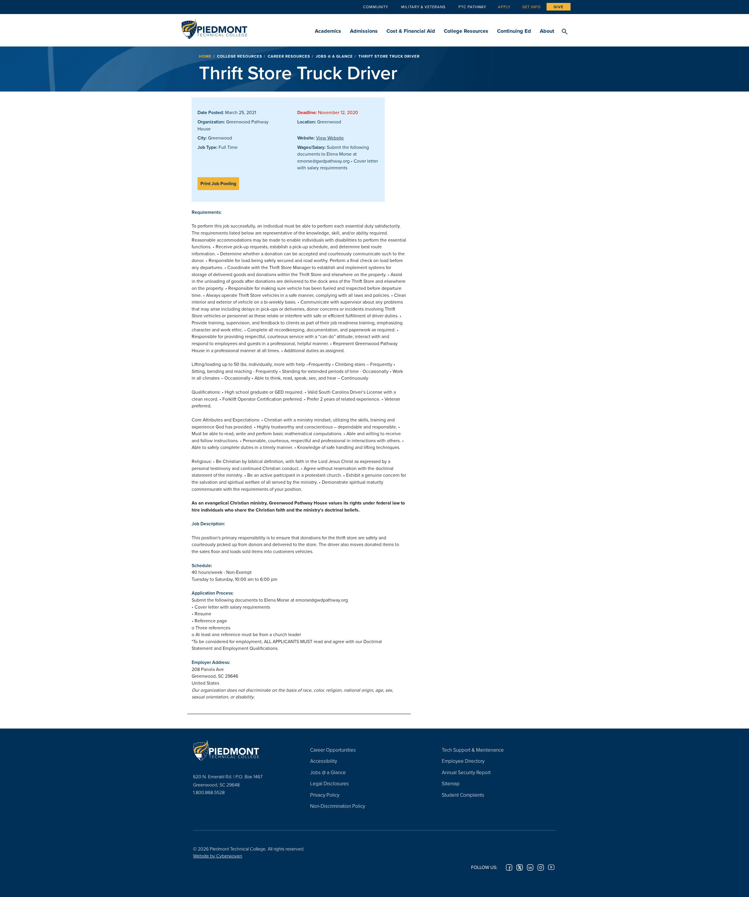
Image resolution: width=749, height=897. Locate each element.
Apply (504, 6)
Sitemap (451, 783)
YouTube (551, 867)
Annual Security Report (466, 772)
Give (559, 7)
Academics (328, 31)
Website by (217, 856)
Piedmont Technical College (214, 27)
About (547, 31)
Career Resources (289, 56)
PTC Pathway (472, 6)
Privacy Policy (324, 794)
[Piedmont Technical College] (243, 750)
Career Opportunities (333, 749)
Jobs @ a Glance (334, 56)
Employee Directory (463, 760)
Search (565, 32)
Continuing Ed (514, 31)
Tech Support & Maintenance (473, 749)
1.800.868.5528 (209, 792)
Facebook (509, 867)
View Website (330, 138)
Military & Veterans (423, 6)
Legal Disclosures (329, 783)
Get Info (531, 6)
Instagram (540, 867)
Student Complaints (463, 794)
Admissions (364, 31)
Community (375, 6)
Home (205, 56)
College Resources (466, 31)
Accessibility (323, 760)
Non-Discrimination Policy (337, 806)
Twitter (519, 867)
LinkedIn (530, 867)
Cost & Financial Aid (410, 31)
